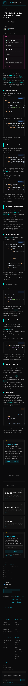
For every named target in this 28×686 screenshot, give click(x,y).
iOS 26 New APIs (7, 640)
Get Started (6, 624)
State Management (8, 631)
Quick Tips (18, 649)
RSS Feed (17, 656)
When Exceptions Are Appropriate (11, 574)
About (16, 658)
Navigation (6, 629)
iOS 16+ (5, 644)
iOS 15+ (5, 647)
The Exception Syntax (8, 564)
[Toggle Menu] (24, 3)
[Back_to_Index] (9, 607)
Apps (4, 665)
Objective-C (7, 590)
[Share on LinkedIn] (11, 22)
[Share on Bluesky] (14, 22)
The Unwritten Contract (9, 576)
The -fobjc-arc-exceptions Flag (11, 568)
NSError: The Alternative (9, 570)
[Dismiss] (24, 672)
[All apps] (7, 66)
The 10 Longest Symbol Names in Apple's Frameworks (18, 602)
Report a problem (14, 475)
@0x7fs (8, 29)
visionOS (17, 624)
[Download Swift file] (14, 409)
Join (23, 680)
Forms (4, 633)
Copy (16, 98)
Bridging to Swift (7, 578)
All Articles (18, 640)
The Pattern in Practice (9, 572)
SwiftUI (5, 622)
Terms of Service (8, 669)
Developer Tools (19, 651)
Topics (17, 642)
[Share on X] (8, 22)
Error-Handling (16, 590)
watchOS (17, 627)
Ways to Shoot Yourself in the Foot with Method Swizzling (18, 598)
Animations (6, 627)
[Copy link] (18, 22)
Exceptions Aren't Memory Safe (10, 566)
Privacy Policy (10, 682)
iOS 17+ (5, 642)
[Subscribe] (13, 551)
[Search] (21, 2)
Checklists (18, 644)
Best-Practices (8, 591)
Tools (16, 654)
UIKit (16, 629)
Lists (16, 647)
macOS (16, 622)
